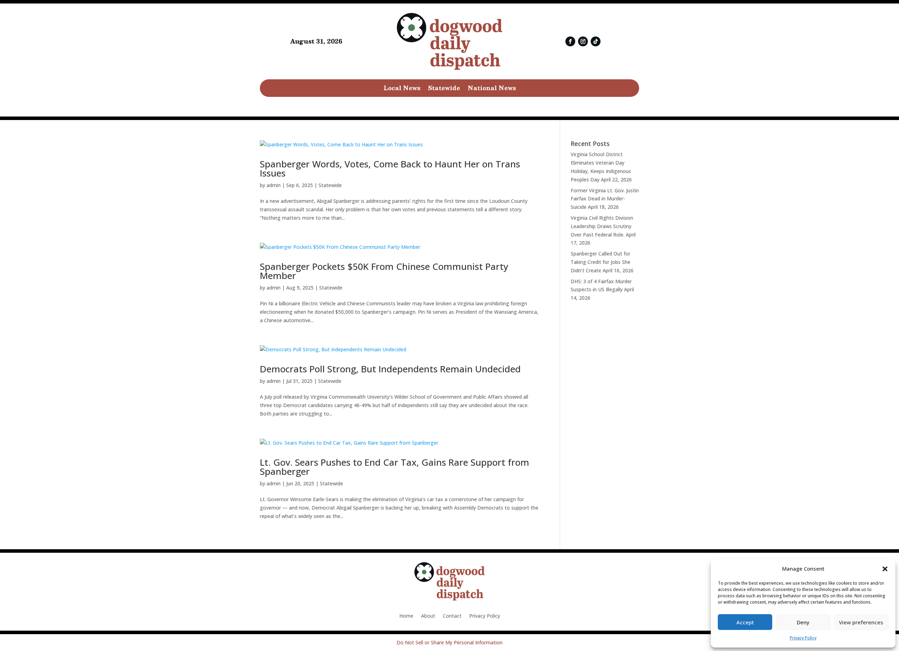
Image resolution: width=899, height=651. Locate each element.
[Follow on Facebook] (570, 41)
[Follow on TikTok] (596, 41)
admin (274, 185)
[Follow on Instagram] (583, 41)
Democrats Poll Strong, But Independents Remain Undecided (390, 369)
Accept (745, 622)
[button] (884, 568)
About (428, 616)
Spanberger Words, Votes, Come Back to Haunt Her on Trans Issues (390, 168)
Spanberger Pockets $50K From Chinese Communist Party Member (384, 271)
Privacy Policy (803, 638)
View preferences (861, 622)
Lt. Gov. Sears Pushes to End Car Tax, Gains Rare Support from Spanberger (394, 467)
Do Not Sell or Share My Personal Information (449, 642)
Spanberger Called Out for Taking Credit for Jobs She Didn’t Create (600, 262)
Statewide (444, 89)
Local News (401, 89)
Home (406, 616)
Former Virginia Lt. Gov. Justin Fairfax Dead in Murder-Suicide (605, 199)
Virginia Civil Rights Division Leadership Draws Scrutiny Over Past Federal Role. (602, 226)
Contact (452, 616)
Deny (803, 622)
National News (492, 89)
